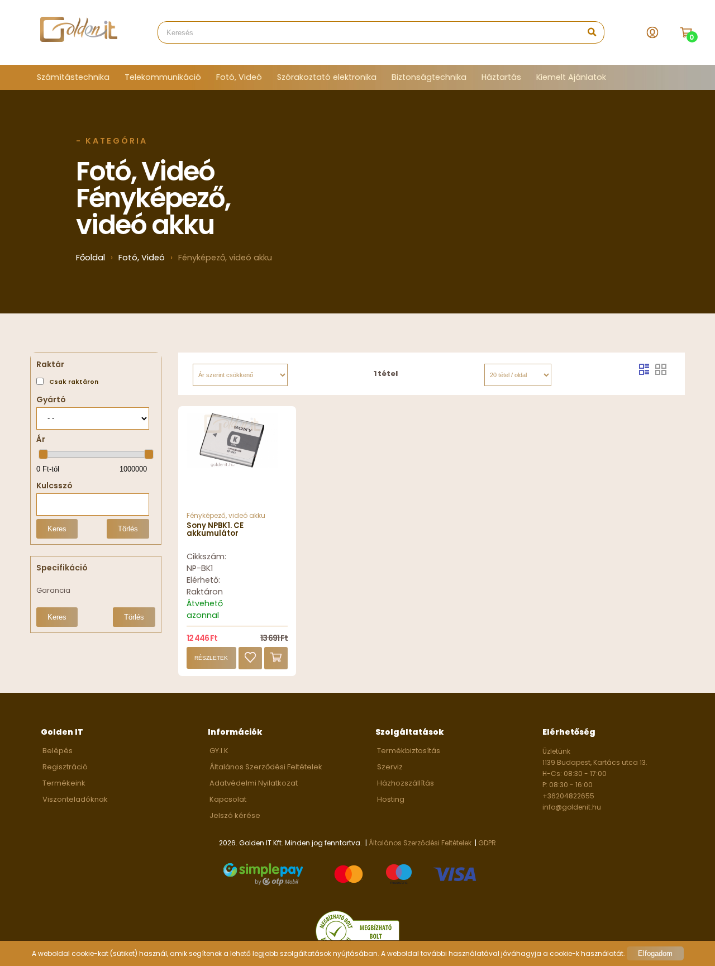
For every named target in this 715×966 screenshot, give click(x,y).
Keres (56, 529)
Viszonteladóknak (75, 799)
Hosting (390, 799)
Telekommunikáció (163, 77)
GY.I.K (218, 750)
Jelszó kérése (234, 815)
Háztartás (501, 77)
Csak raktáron (73, 382)
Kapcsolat (227, 799)
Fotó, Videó (239, 77)
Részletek (211, 658)
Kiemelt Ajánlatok (571, 77)
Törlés (128, 529)
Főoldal (90, 257)
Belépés (57, 750)
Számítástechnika (73, 77)
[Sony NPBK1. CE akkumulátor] (237, 462)
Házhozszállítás (405, 783)
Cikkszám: (206, 556)
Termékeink (63, 783)
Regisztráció (65, 767)
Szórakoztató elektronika (326, 77)
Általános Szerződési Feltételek (265, 767)
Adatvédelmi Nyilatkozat (253, 783)
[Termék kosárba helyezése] (276, 658)
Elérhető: (203, 580)
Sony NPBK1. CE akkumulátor (215, 529)
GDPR (487, 843)
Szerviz (390, 767)
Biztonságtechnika (429, 77)
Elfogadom (655, 953)
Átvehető (205, 603)
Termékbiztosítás (408, 750)
